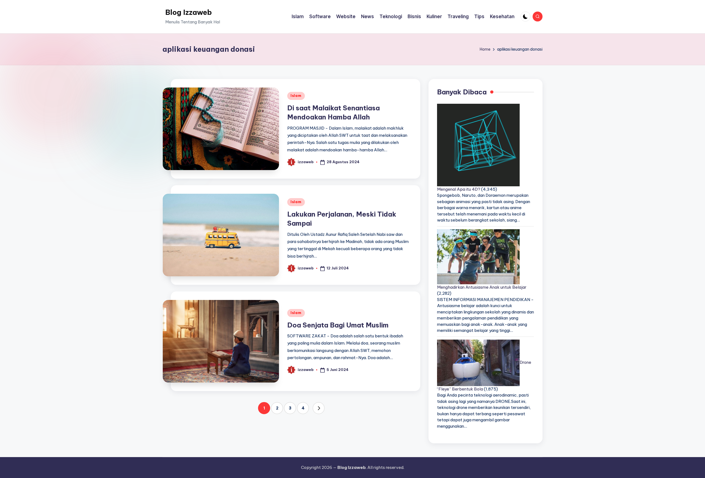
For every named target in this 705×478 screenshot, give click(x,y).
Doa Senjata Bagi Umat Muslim (338, 325)
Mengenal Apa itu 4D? (458, 189)
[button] (319, 408)
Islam (296, 96)
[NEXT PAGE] (319, 408)
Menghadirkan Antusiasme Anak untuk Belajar (482, 287)
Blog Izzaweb (188, 12)
